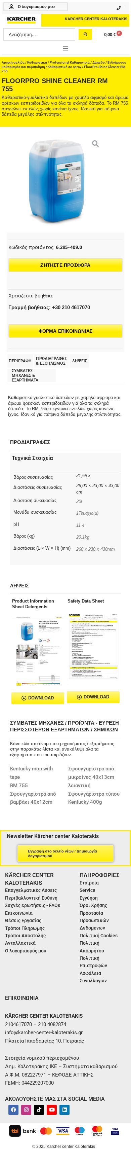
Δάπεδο (98, 62)
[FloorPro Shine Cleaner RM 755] (56, 183)
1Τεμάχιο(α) (87, 513)
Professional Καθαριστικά (70, 62)
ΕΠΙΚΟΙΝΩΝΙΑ (22, 998)
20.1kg (82, 537)
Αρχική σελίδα (13, 62)
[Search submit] (85, 34)
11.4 (80, 525)
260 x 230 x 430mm (95, 549)
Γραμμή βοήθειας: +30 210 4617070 (49, 307)
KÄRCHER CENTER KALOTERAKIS (96, 19)
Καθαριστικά (37, 62)
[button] (65, 48)
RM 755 (19, 786)
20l (79, 501)
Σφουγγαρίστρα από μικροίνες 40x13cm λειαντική (91, 777)
